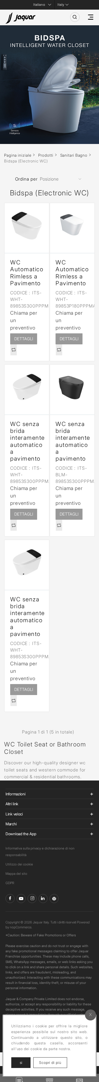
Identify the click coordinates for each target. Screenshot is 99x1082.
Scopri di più (53, 1062)
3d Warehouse (54, 898)
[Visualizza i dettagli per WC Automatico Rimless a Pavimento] (26, 225)
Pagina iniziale (18, 155)
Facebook (10, 898)
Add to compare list (13, 349)
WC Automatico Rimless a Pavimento (26, 273)
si (21, 1062)
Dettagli (23, 338)
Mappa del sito (16, 873)
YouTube (21, 898)
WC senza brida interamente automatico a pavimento (26, 441)
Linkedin (43, 898)
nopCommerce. (21, 927)
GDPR (10, 883)
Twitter (32, 898)
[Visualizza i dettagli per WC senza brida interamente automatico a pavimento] (26, 386)
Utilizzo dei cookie (19, 864)
